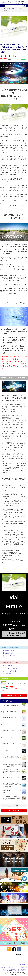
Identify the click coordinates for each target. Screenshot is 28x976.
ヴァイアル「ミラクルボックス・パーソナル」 (12, 778)
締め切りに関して (8, 673)
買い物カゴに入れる (13, 695)
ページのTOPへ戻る (19, 964)
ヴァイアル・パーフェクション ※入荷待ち (12, 731)
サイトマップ (12, 970)
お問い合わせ (20, 970)
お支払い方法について (9, 652)
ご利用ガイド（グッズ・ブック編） (10, 647)
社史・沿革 (15, 967)
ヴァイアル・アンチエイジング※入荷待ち (12, 712)
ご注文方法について (8, 650)
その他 (5, 656)
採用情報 (21, 967)
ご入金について (7, 667)
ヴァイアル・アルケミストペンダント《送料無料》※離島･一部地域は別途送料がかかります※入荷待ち (12, 764)
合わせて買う (13, 811)
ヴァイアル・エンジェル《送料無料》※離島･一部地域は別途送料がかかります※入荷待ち (12, 757)
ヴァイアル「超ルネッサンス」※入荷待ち (12, 744)
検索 (24, 6)
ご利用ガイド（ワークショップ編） (10, 662)
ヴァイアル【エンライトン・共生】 (11, 725)
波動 (13, 8)
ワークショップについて (9, 670)
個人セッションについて (9, 671)
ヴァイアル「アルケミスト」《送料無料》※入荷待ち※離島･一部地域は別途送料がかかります (12, 785)
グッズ (8, 8)
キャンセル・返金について (10, 668)
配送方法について (8, 653)
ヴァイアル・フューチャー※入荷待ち (12, 705)
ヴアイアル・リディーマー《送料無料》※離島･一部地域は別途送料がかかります (12, 771)
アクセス (8, 967)
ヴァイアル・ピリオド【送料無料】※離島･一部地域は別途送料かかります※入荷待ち (12, 798)
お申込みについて (8, 665)
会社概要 (3, 967)
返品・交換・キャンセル (9, 655)
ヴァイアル (19, 8)
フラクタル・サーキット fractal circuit (12, 737)
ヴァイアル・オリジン (8, 750)
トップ (3, 8)
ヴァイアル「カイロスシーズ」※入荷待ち (12, 718)
